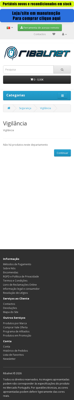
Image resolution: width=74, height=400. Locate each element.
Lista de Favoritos (13, 354)
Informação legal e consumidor (21, 289)
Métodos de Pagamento (17, 264)
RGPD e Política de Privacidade (21, 276)
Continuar (62, 153)
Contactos (40, 34)
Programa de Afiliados (16, 331)
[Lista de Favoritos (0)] (53, 34)
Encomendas (10, 272)
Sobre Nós (9, 268)
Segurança (25, 108)
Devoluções (10, 308)
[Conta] (64, 34)
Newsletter (9, 359)
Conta (6, 346)
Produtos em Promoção (17, 335)
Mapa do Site (10, 312)
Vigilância (45, 108)
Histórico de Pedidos (15, 350)
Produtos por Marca (15, 323)
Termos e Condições (15, 280)
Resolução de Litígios (15, 293)
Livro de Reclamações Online (20, 284)
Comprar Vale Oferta (15, 327)
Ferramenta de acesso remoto (41, 27)
